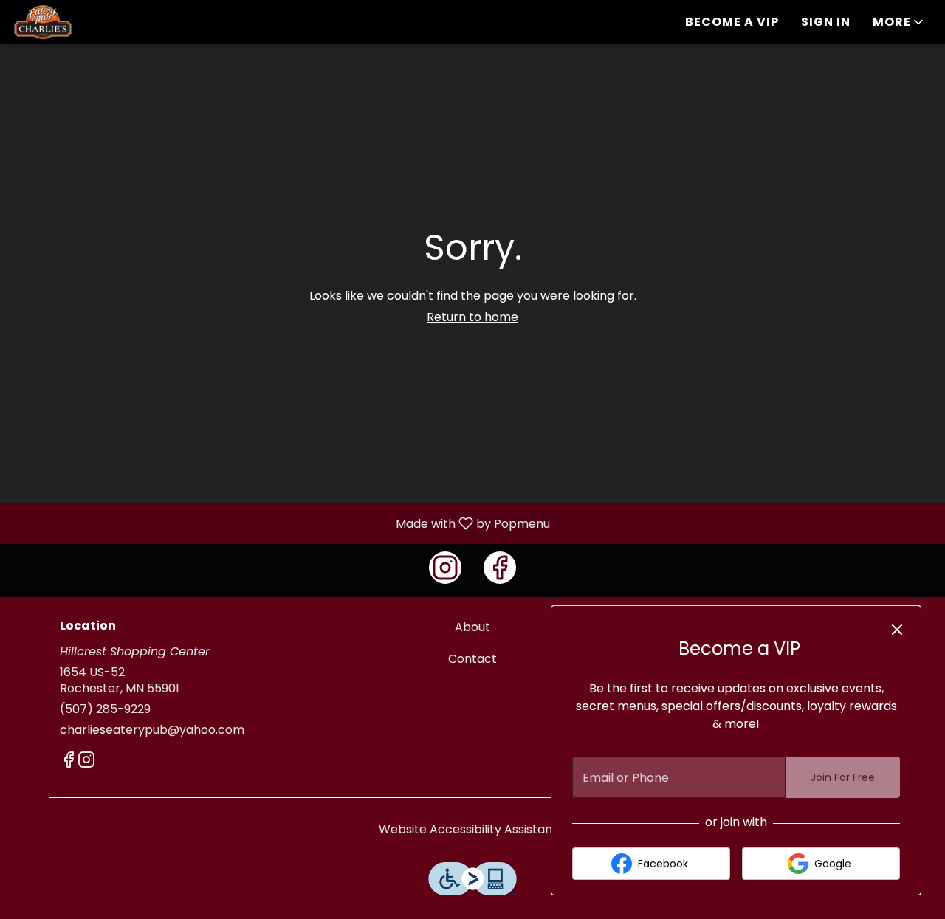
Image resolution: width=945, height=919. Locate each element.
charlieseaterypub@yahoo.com (152, 730)
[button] (899, 22)
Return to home (472, 317)
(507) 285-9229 (105, 709)
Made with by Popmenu (280, 523)
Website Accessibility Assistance (473, 830)
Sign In (825, 21)
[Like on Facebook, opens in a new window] (500, 567)
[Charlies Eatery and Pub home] (78, 22)
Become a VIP (732, 21)
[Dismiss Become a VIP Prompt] (897, 629)
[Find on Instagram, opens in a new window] (445, 567)
